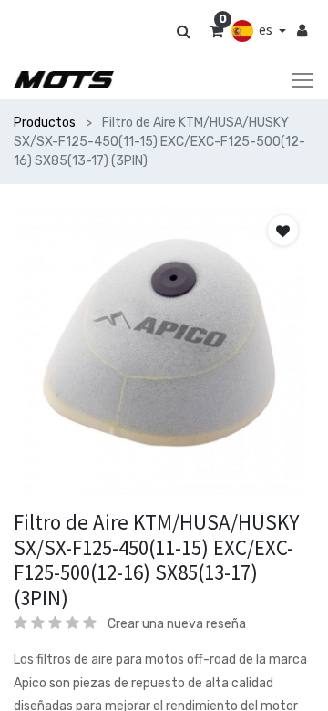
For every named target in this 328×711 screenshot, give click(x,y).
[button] (283, 230)
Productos (45, 122)
